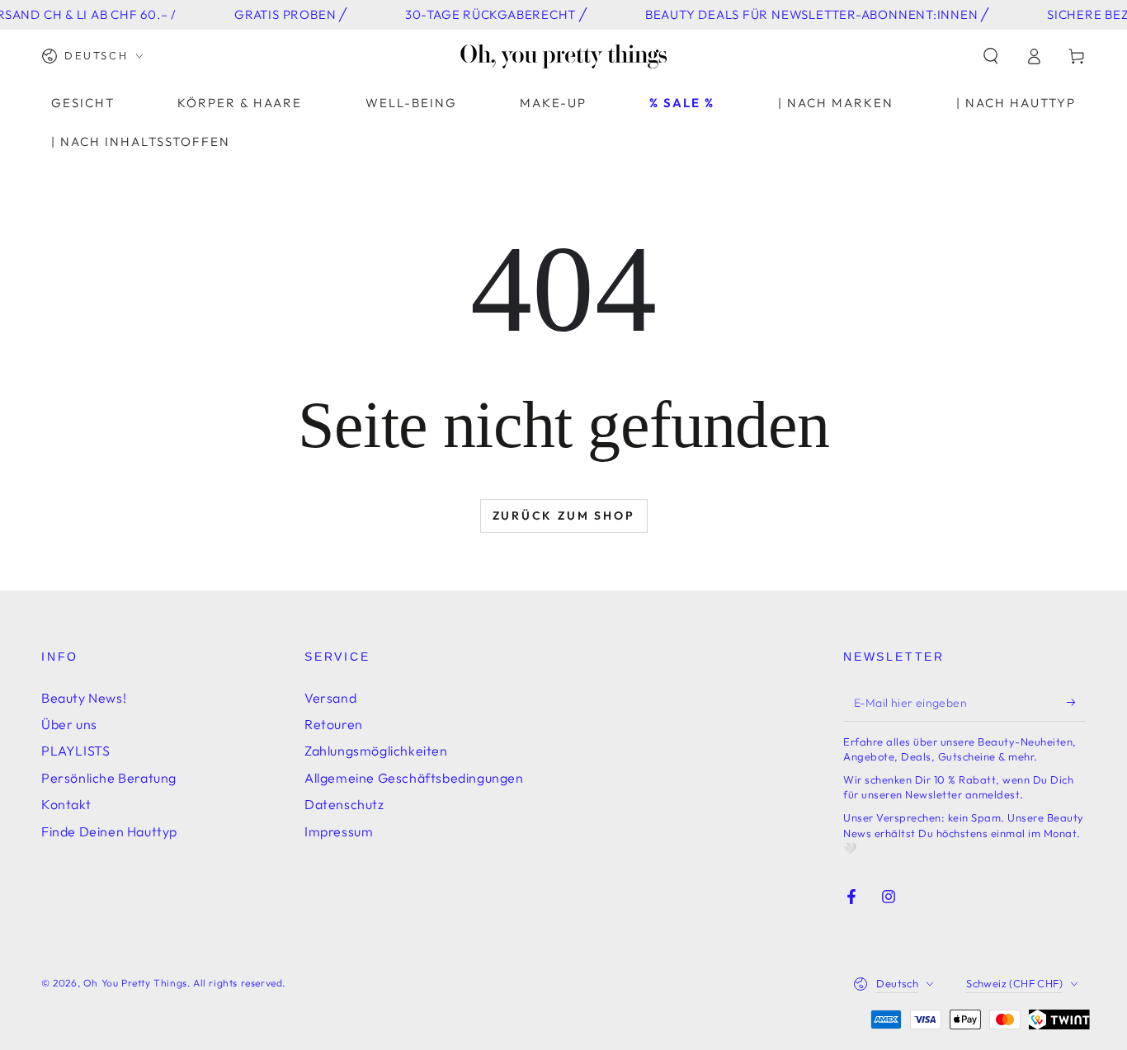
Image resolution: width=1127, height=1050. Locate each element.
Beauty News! (83, 698)
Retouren (333, 724)
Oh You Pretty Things (135, 983)
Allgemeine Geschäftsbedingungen (414, 778)
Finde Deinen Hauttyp (109, 831)
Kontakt (66, 804)
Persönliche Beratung (109, 778)
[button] (990, 56)
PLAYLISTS (75, 750)
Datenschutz (344, 804)
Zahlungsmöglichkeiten (376, 750)
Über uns (69, 724)
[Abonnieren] (1076, 703)
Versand (330, 698)
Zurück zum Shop (564, 515)
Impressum (338, 831)
